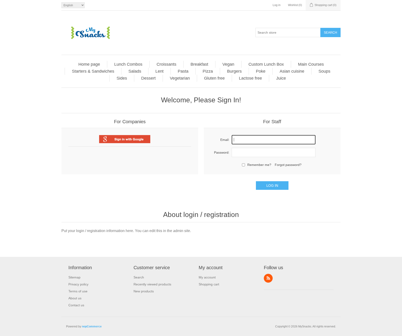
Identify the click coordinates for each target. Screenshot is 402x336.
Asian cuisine (292, 71)
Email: (224, 140)
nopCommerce (92, 326)
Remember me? (259, 165)
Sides (122, 78)
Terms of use (77, 291)
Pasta (183, 71)
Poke (260, 71)
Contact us (76, 305)
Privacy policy (78, 284)
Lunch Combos (128, 64)
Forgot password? (288, 165)
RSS (268, 278)
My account (207, 277)
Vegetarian (180, 78)
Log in (277, 5)
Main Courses (311, 64)
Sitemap (74, 277)
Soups (324, 71)
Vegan (228, 64)
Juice (281, 78)
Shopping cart (209, 284)
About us (74, 298)
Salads (134, 71)
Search (330, 32)
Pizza (208, 71)
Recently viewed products (152, 284)
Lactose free (250, 78)
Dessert (148, 78)
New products (144, 291)
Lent (159, 71)
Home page (89, 64)
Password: (221, 152)
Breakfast (199, 64)
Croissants (166, 64)
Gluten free (214, 78)
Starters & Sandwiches (93, 71)
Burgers (234, 71)
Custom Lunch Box (266, 64)
